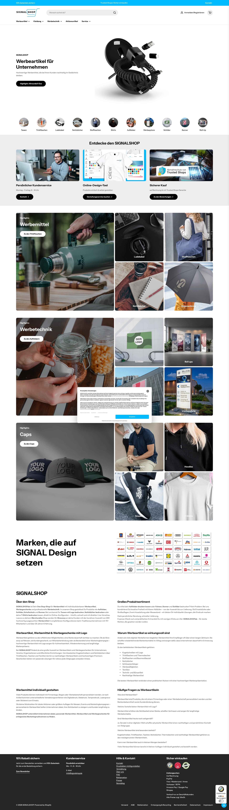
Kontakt (208, 3)
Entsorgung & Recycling (161, 805)
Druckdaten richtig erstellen (128, 766)
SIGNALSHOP (28, 805)
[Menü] (225, 786)
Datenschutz (195, 805)
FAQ (118, 775)
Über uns (120, 772)
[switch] (221, 801)
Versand (124, 805)
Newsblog (120, 783)
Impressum (208, 805)
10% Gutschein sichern (25, 3)
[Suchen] (114, 12)
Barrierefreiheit (180, 805)
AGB (133, 805)
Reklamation (121, 777)
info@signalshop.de (74, 773)
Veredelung (121, 769)
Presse (119, 780)
